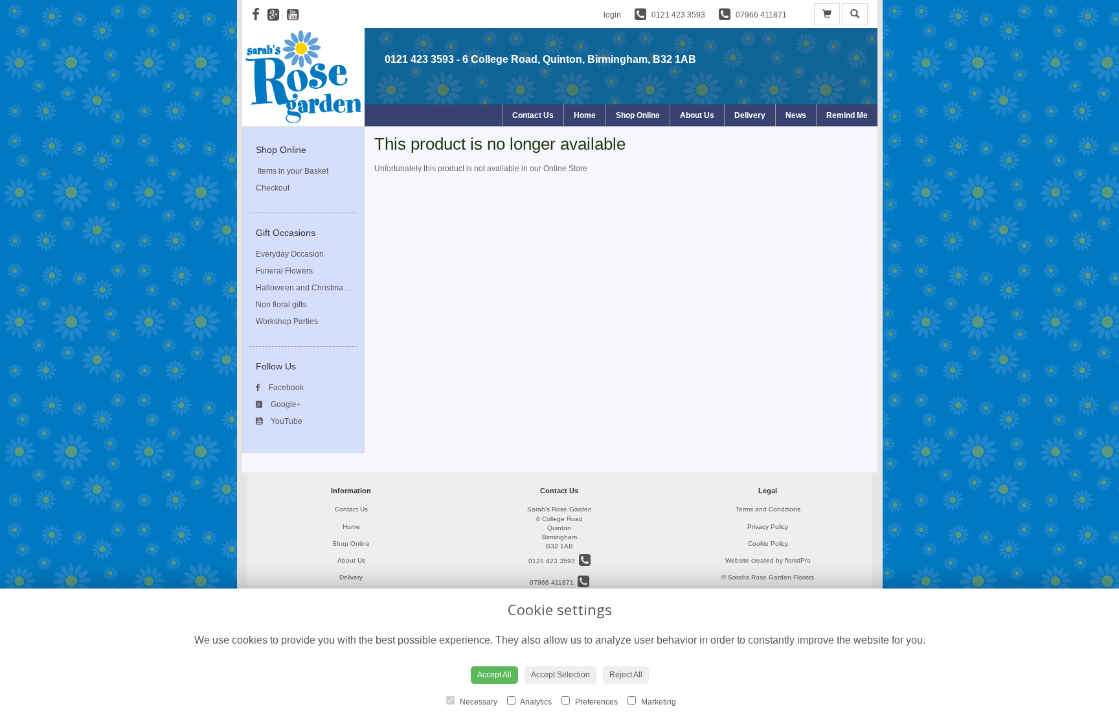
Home (585, 115)
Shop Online (638, 115)
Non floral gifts (281, 304)
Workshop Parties (287, 321)
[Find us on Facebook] (259, 14)
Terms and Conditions (768, 509)
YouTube (285, 421)
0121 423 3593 (419, 59)
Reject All (625, 674)
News (796, 115)
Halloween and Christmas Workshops (322, 287)
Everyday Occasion (290, 254)
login (612, 14)
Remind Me (847, 115)
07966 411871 (554, 582)
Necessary (477, 701)
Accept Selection (560, 674)
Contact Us (533, 115)
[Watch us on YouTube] (296, 14)
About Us (697, 115)
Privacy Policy (767, 526)
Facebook (285, 387)
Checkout (272, 188)
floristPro (798, 560)
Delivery (749, 115)
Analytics (535, 701)
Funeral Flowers (284, 270)
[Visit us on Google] (277, 14)
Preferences (595, 701)
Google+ (285, 404)
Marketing (657, 701)
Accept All (494, 674)
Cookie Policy (768, 543)
